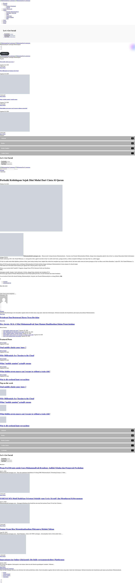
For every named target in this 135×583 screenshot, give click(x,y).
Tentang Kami (6, 574)
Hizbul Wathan (10, 17)
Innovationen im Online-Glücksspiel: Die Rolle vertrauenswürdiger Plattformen (32, 560)
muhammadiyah (7, 283)
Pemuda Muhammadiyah (12, 11)
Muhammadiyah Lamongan (7, 568)
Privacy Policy (6, 575)
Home (4, 23)
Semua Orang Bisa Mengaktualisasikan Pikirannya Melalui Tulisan (27, 529)
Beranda (5, 3)
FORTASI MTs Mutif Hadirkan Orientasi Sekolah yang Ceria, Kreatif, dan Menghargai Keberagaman (41, 498)
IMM (7, 14)
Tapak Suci (9, 16)
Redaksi (2, 311)
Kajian (4, 21)
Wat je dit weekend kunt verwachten (12, 336)
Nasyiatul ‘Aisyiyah (11, 13)
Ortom (4, 10)
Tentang (5, 4)
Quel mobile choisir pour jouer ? (7, 61)
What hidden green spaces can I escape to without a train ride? (13, 108)
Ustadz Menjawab (7, 9)
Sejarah (8, 7)
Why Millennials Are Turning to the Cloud (9, 70)
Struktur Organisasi (11, 6)
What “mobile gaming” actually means (8, 99)
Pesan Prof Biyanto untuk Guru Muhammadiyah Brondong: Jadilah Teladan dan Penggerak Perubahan (41, 468)
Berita (2, 170)
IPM (7, 18)
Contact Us (4, 53)
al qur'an (5, 281)
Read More (3, 67)
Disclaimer (5, 576)
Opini (4, 20)
